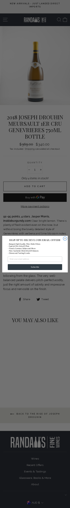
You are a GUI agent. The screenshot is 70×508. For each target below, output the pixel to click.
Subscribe (35, 267)
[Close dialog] (65, 238)
